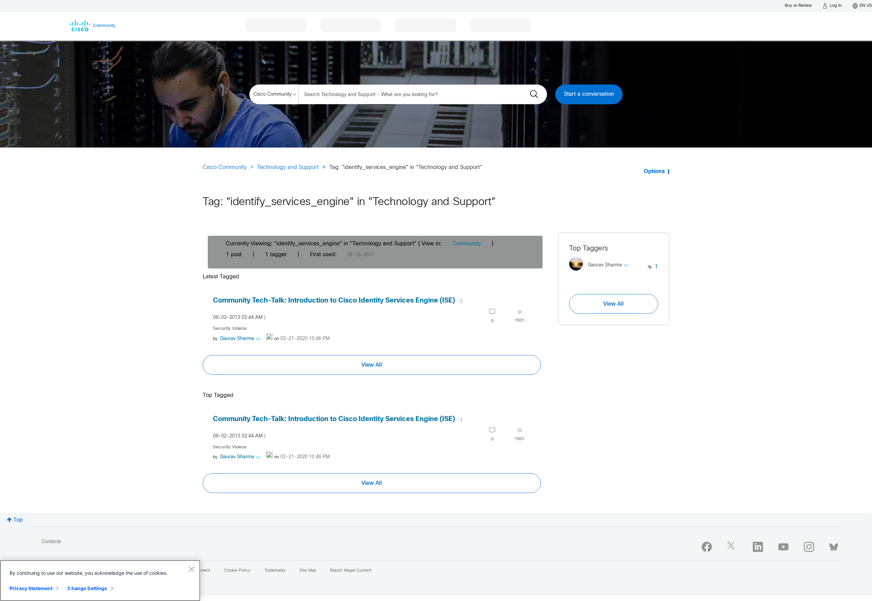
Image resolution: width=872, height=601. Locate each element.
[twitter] (732, 547)
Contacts (51, 542)
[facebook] (707, 547)
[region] (100, 580)
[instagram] (809, 547)
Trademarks (274, 571)
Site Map (307, 571)
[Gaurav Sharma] (601, 272)
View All (371, 365)
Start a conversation (589, 94)
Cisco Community (225, 167)
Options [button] (654, 171)
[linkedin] (758, 547)
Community (466, 243)
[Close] (191, 569)
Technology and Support (288, 167)
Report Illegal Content (351, 571)
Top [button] (18, 520)
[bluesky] (833, 545)
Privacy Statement (31, 588)
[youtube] (783, 547)
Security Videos (230, 328)
